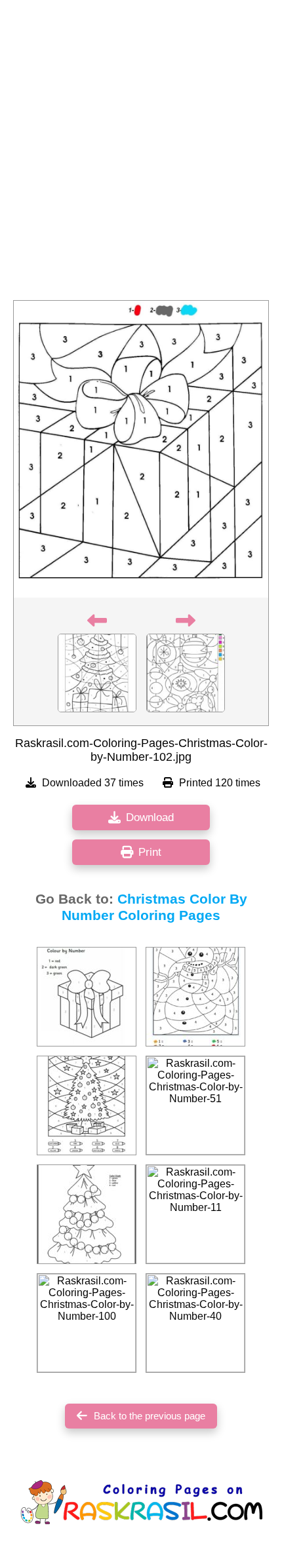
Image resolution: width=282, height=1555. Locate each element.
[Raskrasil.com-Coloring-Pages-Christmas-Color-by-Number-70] (86, 1105)
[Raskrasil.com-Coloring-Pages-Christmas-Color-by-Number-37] (86, 1214)
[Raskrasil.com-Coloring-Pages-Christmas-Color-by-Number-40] (195, 1323)
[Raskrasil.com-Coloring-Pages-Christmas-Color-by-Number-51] (195, 1105)
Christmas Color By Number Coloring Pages (154, 907)
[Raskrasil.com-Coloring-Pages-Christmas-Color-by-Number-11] (195, 1214)
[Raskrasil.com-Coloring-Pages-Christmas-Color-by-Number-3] (86, 996)
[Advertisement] (141, 154)
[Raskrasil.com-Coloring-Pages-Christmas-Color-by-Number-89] (195, 996)
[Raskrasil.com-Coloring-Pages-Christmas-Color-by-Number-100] (86, 1323)
